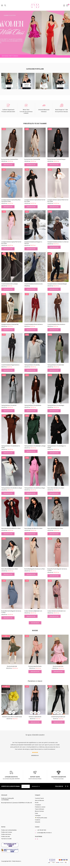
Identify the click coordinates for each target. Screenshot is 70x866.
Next (67, 81)
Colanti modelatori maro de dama (56, 324)
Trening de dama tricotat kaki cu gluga (35, 446)
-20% (27, 334)
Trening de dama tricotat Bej (32, 365)
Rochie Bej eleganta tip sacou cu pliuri (34, 569)
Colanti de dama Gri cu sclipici (9, 284)
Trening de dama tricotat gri (8, 405)
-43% (50, 253)
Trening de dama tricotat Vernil (55, 365)
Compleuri (38, 805)
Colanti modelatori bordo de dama (33, 324)
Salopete (37, 822)
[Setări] (64, 5)
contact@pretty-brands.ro (44, 832)
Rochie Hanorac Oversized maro (9, 159)
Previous (2, 81)
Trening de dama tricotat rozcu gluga (34, 488)
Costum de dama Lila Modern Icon (56, 611)
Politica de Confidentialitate (9, 830)
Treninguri (38, 815)
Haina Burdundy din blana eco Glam (11, 528)
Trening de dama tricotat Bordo (32, 405)
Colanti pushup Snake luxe (58, 716)
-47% (27, 294)
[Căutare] (5, 5)
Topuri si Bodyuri (39, 809)
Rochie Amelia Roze (58, 666)
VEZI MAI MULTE (35, 623)
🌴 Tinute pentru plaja (41, 817)
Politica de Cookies (6, 832)
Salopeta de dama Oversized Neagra (57, 284)
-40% (4, 253)
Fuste (36, 813)
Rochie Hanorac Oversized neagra (56, 159)
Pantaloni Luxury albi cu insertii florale (12, 716)
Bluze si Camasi (39, 811)
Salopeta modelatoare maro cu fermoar (57, 242)
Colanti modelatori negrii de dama (10, 365)
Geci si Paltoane (39, 800)
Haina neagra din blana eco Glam (33, 528)
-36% (50, 636)
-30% (27, 211)
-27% (27, 580)
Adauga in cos (8, 164)
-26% (4, 169)
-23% (4, 129)
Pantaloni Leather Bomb (35, 716)
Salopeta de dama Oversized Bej (9, 324)
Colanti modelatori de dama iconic (33, 284)
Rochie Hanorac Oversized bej (32, 159)
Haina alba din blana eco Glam (9, 569)
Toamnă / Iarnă (39, 798)
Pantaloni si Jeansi (40, 807)
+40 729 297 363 (41, 830)
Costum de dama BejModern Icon (33, 611)
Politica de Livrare (6, 834)
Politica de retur (5, 836)
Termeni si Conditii (6, 839)
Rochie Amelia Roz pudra (35, 666)
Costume (37, 820)
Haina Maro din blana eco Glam (55, 488)
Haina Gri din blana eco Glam (55, 528)
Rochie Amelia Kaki (12, 666)
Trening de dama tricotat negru (55, 405)
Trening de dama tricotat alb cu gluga (11, 488)
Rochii (36, 802)
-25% (50, 457)
